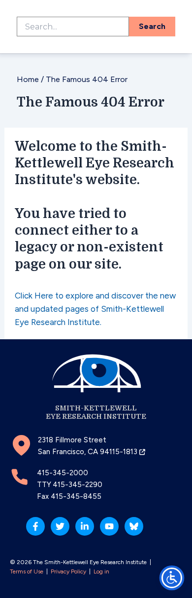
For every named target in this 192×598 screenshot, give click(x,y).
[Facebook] (35, 526)
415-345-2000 (62, 472)
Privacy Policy (68, 571)
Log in (101, 571)
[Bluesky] (134, 526)
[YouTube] (109, 526)
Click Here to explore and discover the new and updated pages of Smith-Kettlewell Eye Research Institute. (95, 309)
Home (28, 79)
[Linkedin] (84, 526)
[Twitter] (60, 526)
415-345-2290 (77, 484)
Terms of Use (26, 571)
